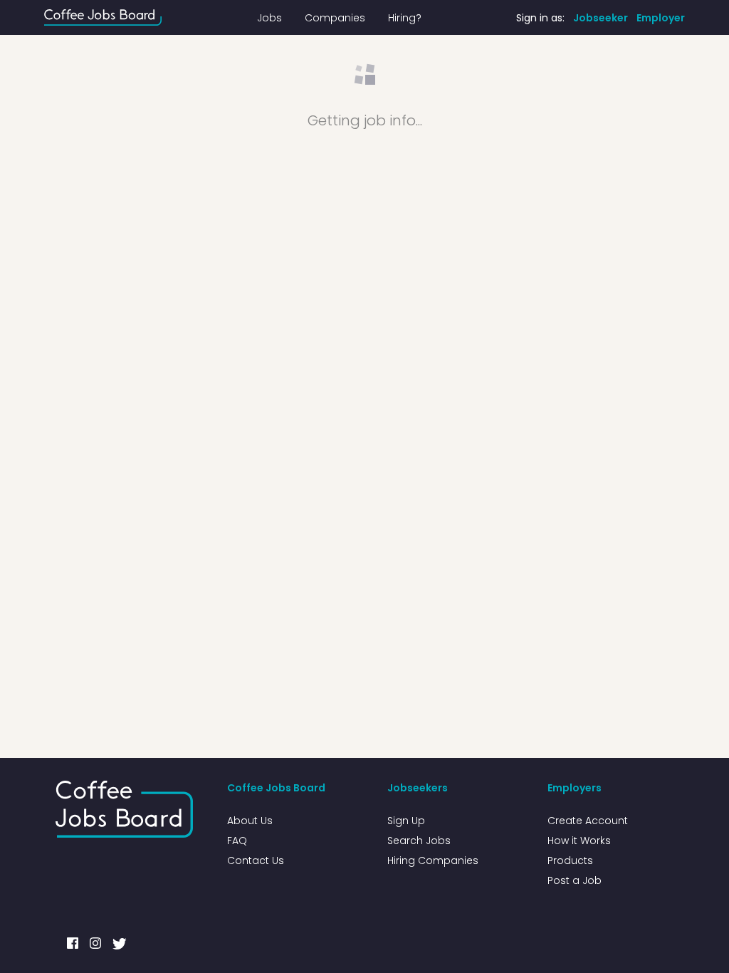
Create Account (587, 820)
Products (570, 860)
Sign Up (406, 820)
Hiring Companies (432, 860)
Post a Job (574, 880)
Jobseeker (600, 18)
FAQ (237, 840)
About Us (250, 820)
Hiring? (404, 18)
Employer (660, 18)
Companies (335, 18)
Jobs (269, 18)
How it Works (579, 840)
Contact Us (255, 860)
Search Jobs (419, 840)
